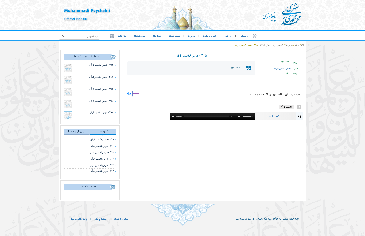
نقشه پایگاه (100, 219)
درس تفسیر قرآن (283, 68)
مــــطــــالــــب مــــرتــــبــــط (86, 56)
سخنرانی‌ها (174, 36)
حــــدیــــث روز (88, 186)
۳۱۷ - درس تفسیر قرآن (101, 112)
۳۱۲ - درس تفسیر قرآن (101, 65)
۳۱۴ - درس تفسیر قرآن (101, 89)
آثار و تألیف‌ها (209, 36)
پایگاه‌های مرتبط (78, 219)
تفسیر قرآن (277, 45)
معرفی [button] (243, 36)
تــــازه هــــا (103, 131)
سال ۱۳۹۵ (265, 45)
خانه (297, 45)
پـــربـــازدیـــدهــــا (76, 131)
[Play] (172, 116)
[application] (212, 116)
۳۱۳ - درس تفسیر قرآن (101, 77)
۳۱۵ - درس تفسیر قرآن (102, 152)
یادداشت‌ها (139, 36)
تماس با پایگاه (121, 219)
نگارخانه (122, 36)
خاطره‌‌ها (157, 36)
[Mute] (240, 116)
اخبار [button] (227, 36)
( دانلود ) (273, 116)
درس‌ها (191, 36)
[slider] (249, 116)
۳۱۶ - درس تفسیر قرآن (101, 101)
